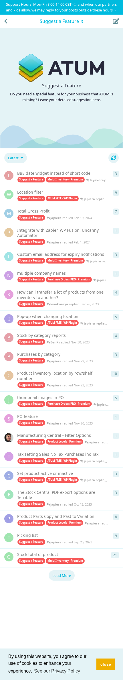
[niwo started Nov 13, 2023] (8, 437)
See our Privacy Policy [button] (57, 671)
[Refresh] (113, 158)
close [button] (105, 664)
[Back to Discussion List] (5, 21)
